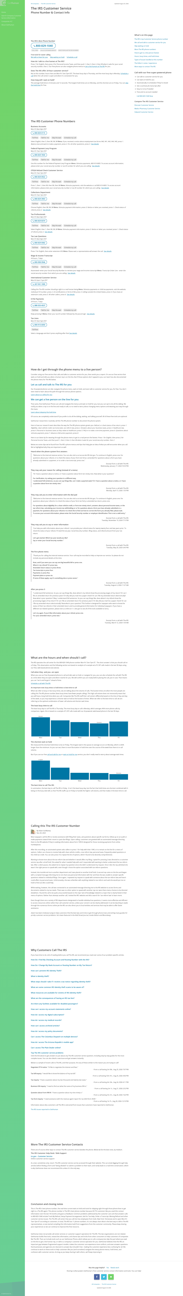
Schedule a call (72, 57)
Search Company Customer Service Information (11, 17)
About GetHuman (7, 25)
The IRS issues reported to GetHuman (44, 1109)
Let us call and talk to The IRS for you (51, 384)
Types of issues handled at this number (148, 60)
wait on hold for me (70, 754)
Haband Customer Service (143, 112)
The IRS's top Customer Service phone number (151, 39)
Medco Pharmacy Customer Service (147, 109)
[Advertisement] (79, 102)
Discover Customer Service (144, 105)
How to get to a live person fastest (146, 53)
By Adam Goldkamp (44, 831)
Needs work (115, 1268)
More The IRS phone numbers (145, 49)
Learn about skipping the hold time (43, 412)
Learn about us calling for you (41, 395)
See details (95, 144)
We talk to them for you (39, 57)
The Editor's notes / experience (145, 63)
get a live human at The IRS (95, 66)
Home (3, 12)
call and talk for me (54, 754)
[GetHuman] (9, 3)
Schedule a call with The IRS (41, 683)
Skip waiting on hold (57, 57)
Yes (107, 1268)
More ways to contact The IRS (145, 67)
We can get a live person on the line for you (55, 399)
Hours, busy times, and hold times (146, 56)
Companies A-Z (6, 21)
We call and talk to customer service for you (150, 42)
